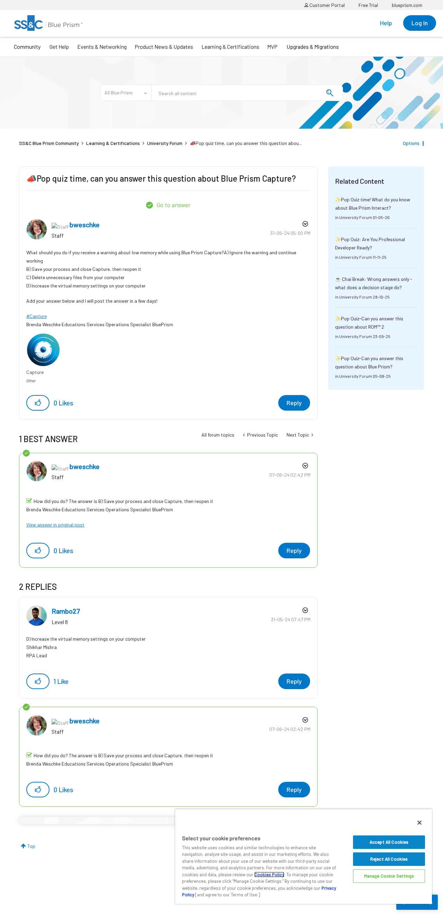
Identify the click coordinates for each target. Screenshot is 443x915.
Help (386, 23)
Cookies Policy (269, 874)
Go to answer (173, 205)
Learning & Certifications (230, 46)
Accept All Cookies (389, 842)
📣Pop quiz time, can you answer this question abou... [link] (246, 143)
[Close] (419, 822)
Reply (294, 402)
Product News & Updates (164, 46)
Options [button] (411, 143)
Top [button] (31, 846)
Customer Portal (326, 5)
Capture (38, 316)
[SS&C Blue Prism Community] (48, 23)
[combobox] (247, 92)
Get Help (59, 46)
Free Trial (368, 5)
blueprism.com (407, 5)
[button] (37, 403)
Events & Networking (102, 46)
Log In (420, 23)
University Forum (164, 143)
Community (27, 46)
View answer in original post (55, 525)
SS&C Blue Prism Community (49, 143)
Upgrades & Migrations (313, 46)
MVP (272, 46)
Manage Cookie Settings (389, 876)
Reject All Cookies (389, 859)
